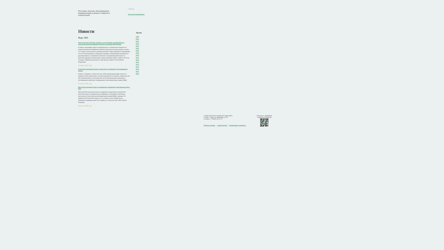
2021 (137, 48)
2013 (137, 67)
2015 (137, 62)
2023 (137, 44)
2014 (137, 64)
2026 (137, 37)
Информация (84, 20)
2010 (137, 74)
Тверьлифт (57, 13)
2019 (137, 53)
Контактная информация (142, 2)
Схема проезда (222, 125)
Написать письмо (209, 125)
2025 (137, 39)
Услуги (122, 20)
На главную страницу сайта (129, 2)
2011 (137, 71)
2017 (137, 57)
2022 (137, 46)
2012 (137, 69)
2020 (137, 51)
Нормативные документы (237, 125)
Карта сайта (135, 2)
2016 (137, 60)
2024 (137, 41)
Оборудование (105, 20)
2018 (137, 55)
